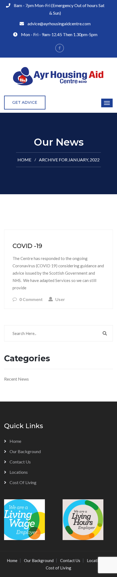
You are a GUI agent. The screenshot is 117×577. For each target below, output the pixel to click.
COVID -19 (27, 246)
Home (24, 159)
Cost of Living (23, 482)
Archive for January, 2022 (69, 159)
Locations (19, 472)
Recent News (16, 378)
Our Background (25, 451)
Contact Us (20, 461)
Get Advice (24, 102)
